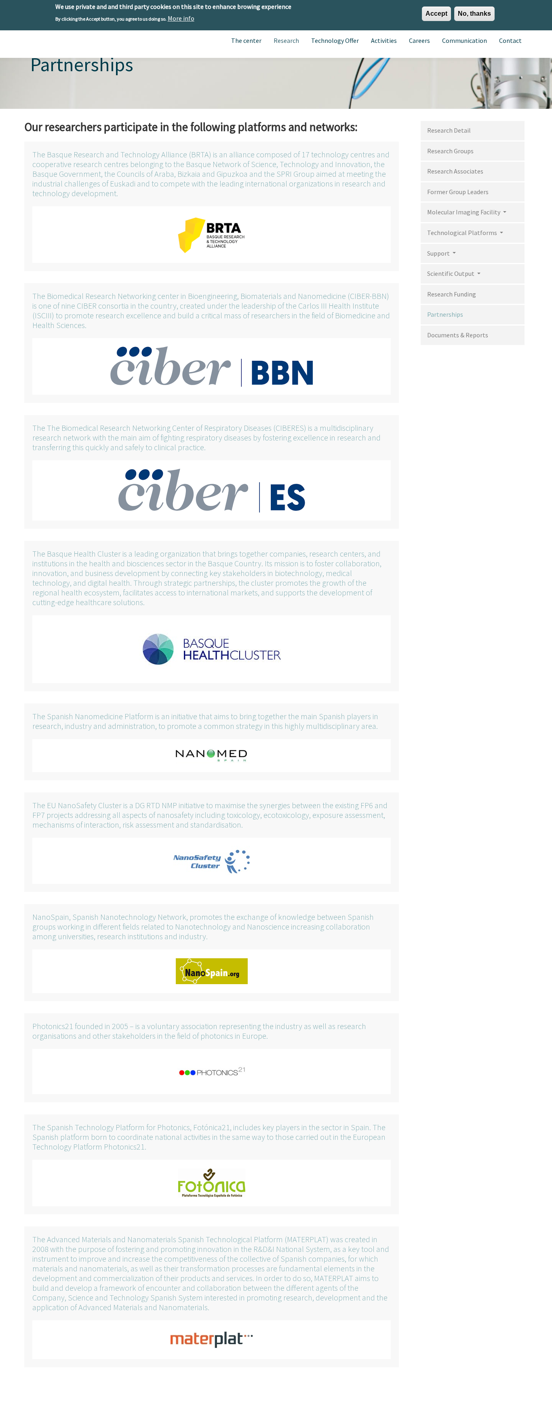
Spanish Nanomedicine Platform (100, 716)
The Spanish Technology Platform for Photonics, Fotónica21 (131, 1127)
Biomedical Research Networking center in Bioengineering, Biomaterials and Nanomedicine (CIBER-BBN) (218, 296)
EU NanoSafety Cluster (84, 805)
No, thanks (474, 13)
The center (246, 40)
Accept (436, 13)
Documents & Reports (457, 335)
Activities (384, 40)
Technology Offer (335, 40)
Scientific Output (451, 273)
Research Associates (455, 171)
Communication (464, 40)
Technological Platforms (462, 233)
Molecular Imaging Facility (464, 212)
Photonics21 (52, 1026)
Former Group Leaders (458, 192)
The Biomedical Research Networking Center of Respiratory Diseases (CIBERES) (176, 428)
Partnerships (445, 314)
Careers (419, 40)
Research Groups (450, 151)
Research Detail (449, 130)
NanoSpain (50, 917)
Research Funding (451, 294)
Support (439, 253)
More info (181, 18)
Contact (510, 40)
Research (286, 40)
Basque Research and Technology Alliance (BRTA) (129, 154)
